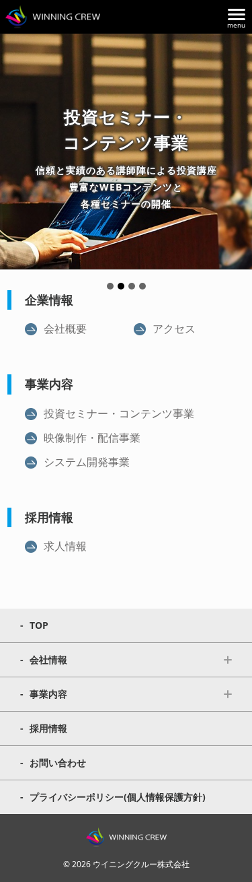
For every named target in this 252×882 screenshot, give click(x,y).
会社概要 (65, 328)
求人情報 (65, 546)
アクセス (174, 328)
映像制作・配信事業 (92, 437)
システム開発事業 (87, 461)
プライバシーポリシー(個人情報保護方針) (118, 796)
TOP (39, 625)
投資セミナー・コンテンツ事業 (119, 413)
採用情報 (48, 728)
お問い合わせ (58, 762)
